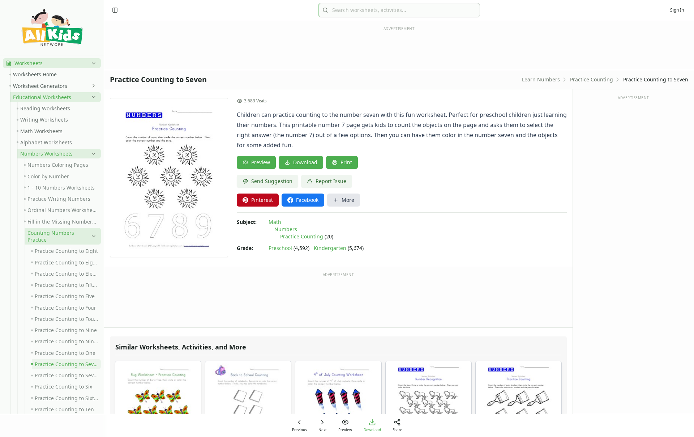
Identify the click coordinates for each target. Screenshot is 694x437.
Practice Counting (591, 79)
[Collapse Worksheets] (92, 63)
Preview (260, 162)
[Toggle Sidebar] (104, 218)
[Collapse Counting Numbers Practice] (92, 236)
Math (275, 221)
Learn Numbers (541, 79)
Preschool (280, 248)
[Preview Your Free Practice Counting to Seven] (169, 177)
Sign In (677, 10)
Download (305, 162)
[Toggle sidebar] (115, 10)
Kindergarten (330, 248)
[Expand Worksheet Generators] (92, 86)
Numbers (285, 229)
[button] (52, 63)
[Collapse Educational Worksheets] (92, 97)
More (348, 199)
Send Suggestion (271, 181)
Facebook (307, 199)
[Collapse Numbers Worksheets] (92, 154)
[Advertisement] (338, 299)
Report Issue (331, 181)
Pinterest (262, 199)
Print (346, 162)
